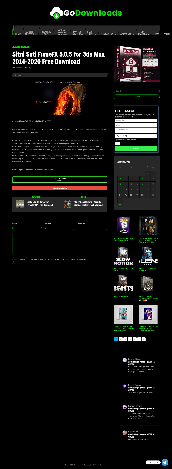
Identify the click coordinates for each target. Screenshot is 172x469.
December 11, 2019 (21, 68)
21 (142, 190)
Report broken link (60, 188)
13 (137, 184)
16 (153, 184)
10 (120, 184)
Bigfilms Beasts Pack (122, 297)
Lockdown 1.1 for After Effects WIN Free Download (40, 203)
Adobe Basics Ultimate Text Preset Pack (123, 239)
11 (126, 184)
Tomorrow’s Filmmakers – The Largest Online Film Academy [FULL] (149, 240)
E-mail (48, 223)
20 (137, 190)
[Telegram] (165, 462)
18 (126, 190)
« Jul (119, 205)
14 (142, 184)
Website (81, 223)
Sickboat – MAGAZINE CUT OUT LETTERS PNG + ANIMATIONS (124, 329)
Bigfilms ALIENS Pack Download (148, 269)
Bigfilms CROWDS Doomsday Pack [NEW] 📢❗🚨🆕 (148, 298)
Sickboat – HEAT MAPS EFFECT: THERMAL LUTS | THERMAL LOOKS (149, 329)
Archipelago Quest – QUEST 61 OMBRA (141, 363)
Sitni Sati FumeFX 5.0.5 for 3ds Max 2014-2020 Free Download (58, 58)
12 (131, 184)
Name (15, 223)
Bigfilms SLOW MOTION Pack (123, 269)
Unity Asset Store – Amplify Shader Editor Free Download (88, 203)
